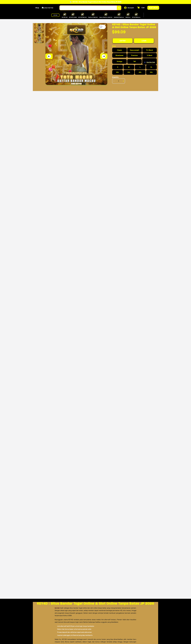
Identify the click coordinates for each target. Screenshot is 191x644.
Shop (37, 8)
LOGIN (144, 41)
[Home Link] (47, 8)
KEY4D (57, 608)
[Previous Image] (49, 56)
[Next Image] (103, 56)
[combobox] (88, 8)
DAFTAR (123, 41)
